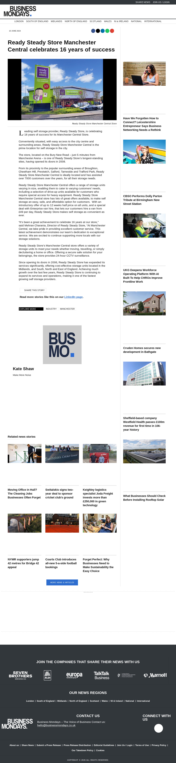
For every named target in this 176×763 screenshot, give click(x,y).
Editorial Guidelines (104, 745)
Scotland (96, 21)
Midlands (56, 21)
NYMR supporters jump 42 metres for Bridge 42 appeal (23, 563)
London (19, 21)
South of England (37, 21)
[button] (93, 31)
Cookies (100, 750)
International (153, 21)
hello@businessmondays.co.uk (56, 725)
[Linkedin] (158, 728)
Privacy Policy (159, 745)
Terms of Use (142, 745)
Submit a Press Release (49, 745)
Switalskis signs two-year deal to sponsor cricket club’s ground (59, 493)
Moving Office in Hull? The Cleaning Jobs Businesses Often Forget (24, 493)
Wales (108, 21)
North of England (76, 21)
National (136, 21)
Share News (28, 745)
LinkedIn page (73, 296)
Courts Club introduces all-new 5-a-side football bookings (61, 563)
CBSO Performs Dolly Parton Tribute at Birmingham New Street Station (142, 199)
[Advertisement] (62, 410)
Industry (51, 309)
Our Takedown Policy (82, 750)
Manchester (67, 309)
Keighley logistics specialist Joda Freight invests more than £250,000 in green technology (98, 497)
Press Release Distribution (77, 745)
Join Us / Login (124, 745)
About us (14, 745)
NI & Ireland (121, 21)
